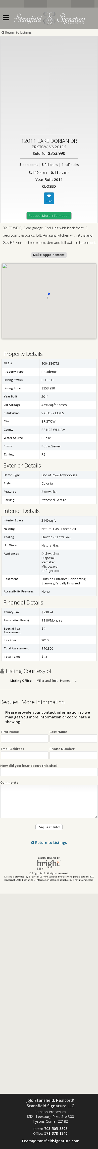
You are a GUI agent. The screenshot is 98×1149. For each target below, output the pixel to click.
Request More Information (49, 215)
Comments (9, 782)
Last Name (58, 731)
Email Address (12, 749)
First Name (10, 731)
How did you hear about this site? (29, 765)
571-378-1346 (55, 1133)
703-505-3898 (55, 1128)
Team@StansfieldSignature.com (50, 1140)
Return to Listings (18, 32)
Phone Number (62, 749)
